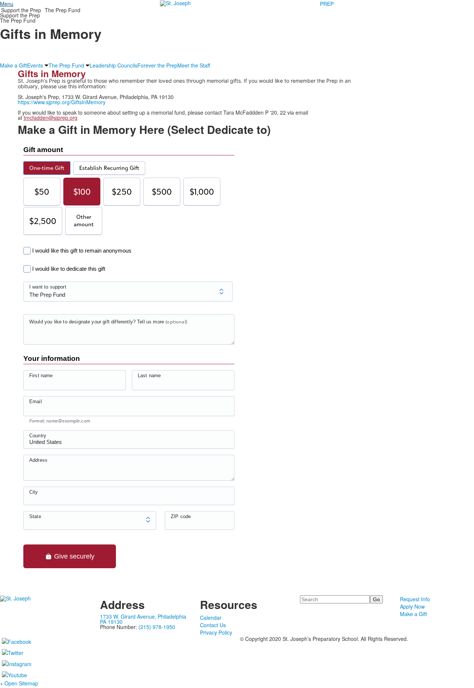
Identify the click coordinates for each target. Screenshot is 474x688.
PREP (327, 3)
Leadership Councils (113, 65)
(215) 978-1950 (156, 627)
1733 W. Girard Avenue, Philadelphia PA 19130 (143, 619)
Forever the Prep (157, 65)
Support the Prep (21, 10)
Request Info (415, 599)
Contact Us (213, 625)
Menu (6, 3)
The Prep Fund (62, 10)
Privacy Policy (216, 632)
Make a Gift (13, 65)
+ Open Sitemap (19, 683)
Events (35, 65)
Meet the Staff (193, 65)
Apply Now (412, 606)
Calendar (210, 617)
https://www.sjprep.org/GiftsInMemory (62, 102)
